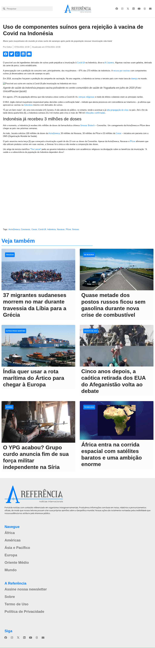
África (10, 533)
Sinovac (75, 229)
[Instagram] (122, 8)
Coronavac (25, 229)
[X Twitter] (127, 8)
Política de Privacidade (24, 611)
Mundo (11, 570)
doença (134, 78)
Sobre (10, 597)
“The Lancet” (35, 149)
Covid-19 (81, 62)
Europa (11, 555)
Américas (13, 540)
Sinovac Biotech (87, 125)
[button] (5, 54)
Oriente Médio (17, 562)
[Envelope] (150, 8)
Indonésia (28, 105)
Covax (118, 133)
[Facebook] (116, 8)
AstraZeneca (54, 133)
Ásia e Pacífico (17, 548)
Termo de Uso (16, 604)
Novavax (61, 229)
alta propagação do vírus (118, 110)
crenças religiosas (86, 97)
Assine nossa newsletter (26, 589)
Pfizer (132, 141)
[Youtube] (139, 8)
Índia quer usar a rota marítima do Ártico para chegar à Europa (33, 378)
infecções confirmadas (95, 113)
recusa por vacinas (121, 71)
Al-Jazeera (109, 62)
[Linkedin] (133, 8)
